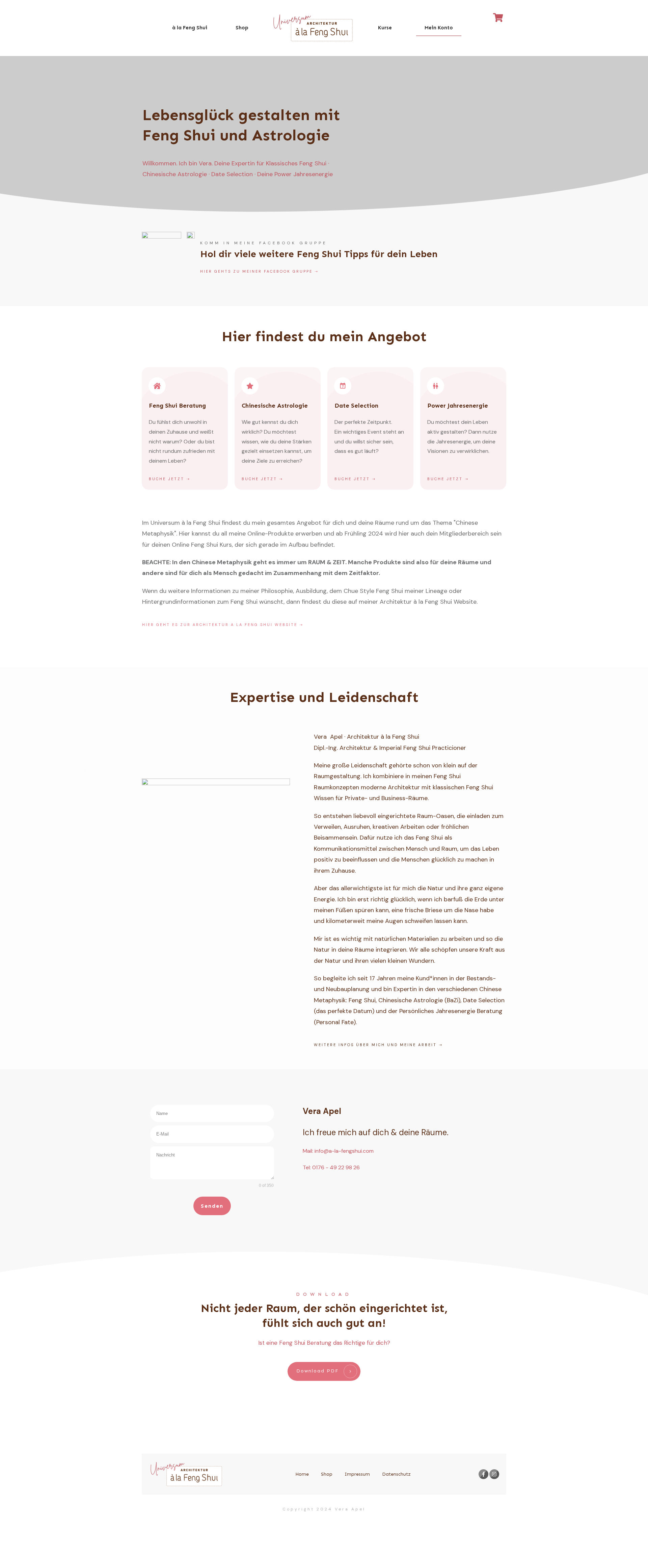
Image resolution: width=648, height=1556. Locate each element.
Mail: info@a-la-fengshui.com (338, 1150)
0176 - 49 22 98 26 (336, 1167)
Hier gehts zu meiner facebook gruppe (256, 271)
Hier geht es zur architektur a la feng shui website (219, 624)
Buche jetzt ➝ (169, 478)
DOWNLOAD (324, 1294)
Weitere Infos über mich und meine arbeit (375, 1044)
